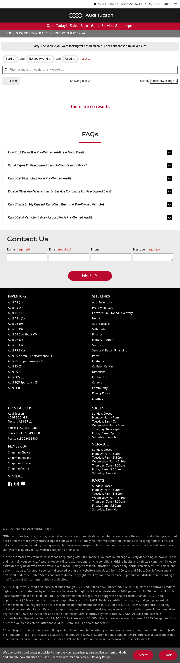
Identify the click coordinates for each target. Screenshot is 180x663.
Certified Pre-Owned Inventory (112, 313)
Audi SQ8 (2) (16, 388)
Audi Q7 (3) (15, 340)
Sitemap (97, 399)
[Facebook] (10, 484)
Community (100, 388)
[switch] (176, 4)
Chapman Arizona (19, 458)
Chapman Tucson (19, 463)
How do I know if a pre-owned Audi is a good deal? (46, 152)
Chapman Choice (19, 452)
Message (146, 249)
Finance (97, 334)
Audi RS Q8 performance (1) (26, 361)
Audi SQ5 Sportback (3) (23, 382)
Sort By (144, 81)
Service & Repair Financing (109, 350)
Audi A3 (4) (15, 302)
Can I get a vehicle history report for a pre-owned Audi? (50, 217)
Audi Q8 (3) (15, 345)
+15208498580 (27, 428)
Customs (98, 361)
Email (60, 249)
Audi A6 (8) (15, 313)
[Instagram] (17, 484)
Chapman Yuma (18, 468)
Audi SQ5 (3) (16, 377)
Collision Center (102, 366)
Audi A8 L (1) (16, 318)
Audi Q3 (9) (15, 324)
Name (18, 249)
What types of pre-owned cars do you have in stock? (47, 165)
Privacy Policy (101, 393)
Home (8, 33)
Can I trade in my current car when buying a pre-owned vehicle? (56, 204)
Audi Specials (101, 324)
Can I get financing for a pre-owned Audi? (39, 178)
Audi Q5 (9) (15, 329)
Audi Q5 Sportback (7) (22, 334)
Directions (98, 372)
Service (96, 345)
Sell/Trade (99, 329)
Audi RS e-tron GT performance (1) (30, 356)
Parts (95, 356)
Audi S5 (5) (15, 372)
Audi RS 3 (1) (16, 350)
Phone (95, 249)
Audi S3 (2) (15, 366)
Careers (97, 382)
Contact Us (99, 377)
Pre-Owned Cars (102, 308)
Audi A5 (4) (15, 308)
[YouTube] (23, 484)
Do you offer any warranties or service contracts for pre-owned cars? (60, 191)
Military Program (103, 340)
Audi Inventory (102, 302)
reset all (86, 59)
